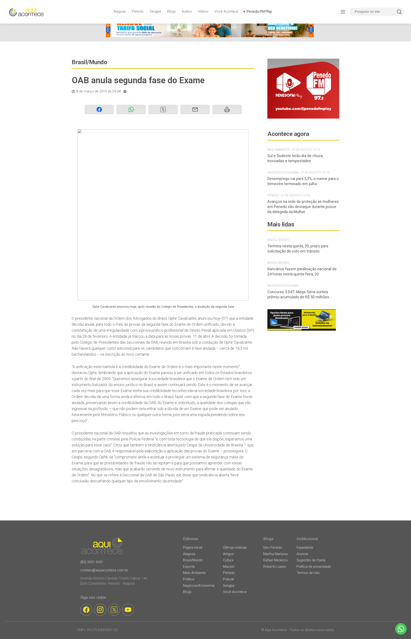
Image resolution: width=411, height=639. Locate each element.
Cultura (228, 560)
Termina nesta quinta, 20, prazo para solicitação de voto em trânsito (297, 248)
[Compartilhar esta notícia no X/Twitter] (163, 109)
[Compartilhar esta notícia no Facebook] (99, 109)
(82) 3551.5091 (91, 562)
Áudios (187, 11)
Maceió (228, 567)
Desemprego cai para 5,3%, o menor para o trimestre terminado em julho (303, 181)
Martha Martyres (275, 554)
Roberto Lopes (274, 567)
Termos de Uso (308, 573)
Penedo (138, 11)
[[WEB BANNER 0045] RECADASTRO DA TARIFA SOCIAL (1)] (210, 36)
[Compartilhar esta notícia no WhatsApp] (131, 109)
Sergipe (155, 11)
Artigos (228, 554)
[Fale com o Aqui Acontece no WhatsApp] (401, 629)
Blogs (171, 11)
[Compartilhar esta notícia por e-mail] (195, 109)
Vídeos (203, 11)
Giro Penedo (272, 547)
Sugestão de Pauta (310, 560)
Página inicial (192, 547)
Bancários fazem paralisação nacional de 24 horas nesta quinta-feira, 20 (302, 271)
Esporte (189, 567)
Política (188, 579)
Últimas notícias (235, 547)
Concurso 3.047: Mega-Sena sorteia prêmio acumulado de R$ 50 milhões (298, 294)
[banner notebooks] (301, 330)
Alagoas (119, 11)
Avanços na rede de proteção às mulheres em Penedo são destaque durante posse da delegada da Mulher (303, 206)
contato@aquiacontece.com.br (104, 570)
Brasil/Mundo (89, 62)
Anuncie (302, 554)
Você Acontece (226, 11)
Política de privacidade (313, 567)
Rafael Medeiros (275, 560)
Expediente (304, 547)
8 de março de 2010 (91, 91)
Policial (228, 579)
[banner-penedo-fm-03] (303, 117)
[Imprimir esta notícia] (227, 109)
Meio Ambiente (194, 573)
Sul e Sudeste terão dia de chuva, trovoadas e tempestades (295, 158)
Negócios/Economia (198, 586)
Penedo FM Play (259, 11)
